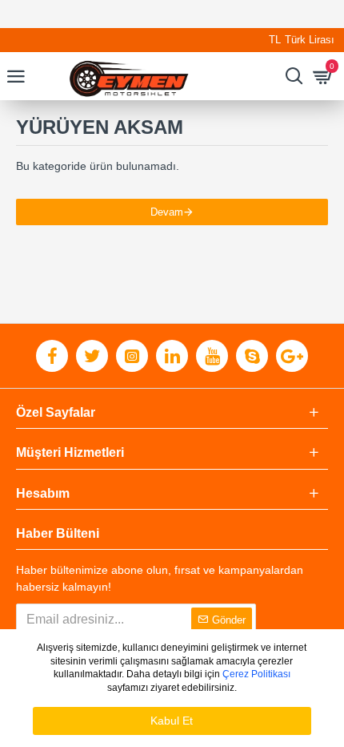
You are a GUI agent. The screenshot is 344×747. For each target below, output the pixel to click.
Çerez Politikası (256, 674)
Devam (166, 212)
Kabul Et (171, 720)
